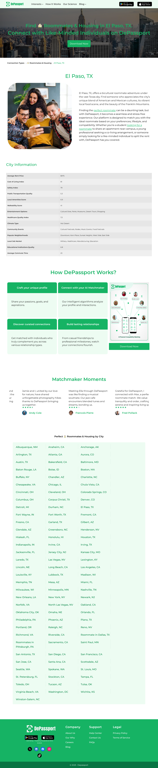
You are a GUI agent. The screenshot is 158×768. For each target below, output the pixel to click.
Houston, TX (88, 537)
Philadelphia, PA (26, 619)
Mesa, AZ (53, 582)
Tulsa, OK (86, 684)
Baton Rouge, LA (26, 469)
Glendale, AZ (23, 529)
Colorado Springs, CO (94, 492)
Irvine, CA (54, 544)
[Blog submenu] (85, 4)
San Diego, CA (57, 654)
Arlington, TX (24, 454)
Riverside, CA (56, 634)
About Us (70, 733)
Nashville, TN (88, 589)
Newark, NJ (88, 597)
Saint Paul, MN (90, 642)
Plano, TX (86, 619)
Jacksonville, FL (25, 552)
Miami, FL (87, 582)
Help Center (95, 733)
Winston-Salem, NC (28, 699)
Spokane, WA (56, 669)
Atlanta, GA (55, 454)
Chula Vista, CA (90, 484)
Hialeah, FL (22, 537)
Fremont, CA (88, 514)
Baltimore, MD (90, 462)
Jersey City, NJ (57, 552)
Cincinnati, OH (25, 492)
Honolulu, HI (56, 537)
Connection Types (15, 63)
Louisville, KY (24, 574)
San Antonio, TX (25, 654)
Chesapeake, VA (25, 484)
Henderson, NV (90, 529)
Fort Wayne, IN (25, 514)
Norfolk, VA (22, 604)
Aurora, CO (87, 454)
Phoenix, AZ (55, 619)
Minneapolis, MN (58, 589)
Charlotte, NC (89, 477)
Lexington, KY (89, 559)
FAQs (92, 742)
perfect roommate (105, 110)
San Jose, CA (23, 661)
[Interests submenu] (42, 4)
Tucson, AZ (55, 684)
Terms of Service (121, 737)
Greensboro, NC (58, 529)
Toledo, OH (22, 684)
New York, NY (56, 597)
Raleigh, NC (55, 627)
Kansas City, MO (90, 552)
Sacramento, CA (58, 642)
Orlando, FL (88, 612)
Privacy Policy (120, 733)
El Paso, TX (87, 507)
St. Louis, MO (88, 669)
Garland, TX (55, 522)
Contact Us (95, 737)
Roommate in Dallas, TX (95, 634)
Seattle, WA (23, 669)
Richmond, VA (24, 634)
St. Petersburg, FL (27, 676)
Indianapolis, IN (25, 544)
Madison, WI (88, 574)
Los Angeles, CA (90, 567)
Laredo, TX (22, 559)
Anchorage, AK (90, 447)
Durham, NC (56, 507)
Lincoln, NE (23, 567)
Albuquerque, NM (27, 447)
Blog (67, 747)
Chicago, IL (55, 484)
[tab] (32, 300)
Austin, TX (22, 462)
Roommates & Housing (40, 63)
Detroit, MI (22, 507)
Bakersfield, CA (57, 462)
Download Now (79, 43)
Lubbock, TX (55, 574)
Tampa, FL (87, 676)
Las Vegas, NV (56, 559)
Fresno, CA (22, 522)
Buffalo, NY (22, 477)
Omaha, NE (55, 612)
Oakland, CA (88, 604)
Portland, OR (23, 627)
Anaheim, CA (56, 447)
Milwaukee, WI (25, 589)
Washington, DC (58, 691)
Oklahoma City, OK (27, 612)
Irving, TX (86, 544)
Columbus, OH (25, 499)
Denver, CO (88, 499)
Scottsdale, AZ (89, 661)
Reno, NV (86, 627)
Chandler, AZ (56, 477)
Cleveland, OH (57, 492)
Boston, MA (88, 469)
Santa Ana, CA (56, 661)
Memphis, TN (24, 582)
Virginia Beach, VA (27, 691)
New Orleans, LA (26, 597)
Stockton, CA (56, 676)
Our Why (70, 737)
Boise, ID (53, 469)
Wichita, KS (88, 691)
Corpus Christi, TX (59, 499)
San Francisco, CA (91, 654)
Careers (69, 742)
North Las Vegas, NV (60, 604)
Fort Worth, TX (57, 514)
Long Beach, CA (58, 567)
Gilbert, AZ (87, 522)
